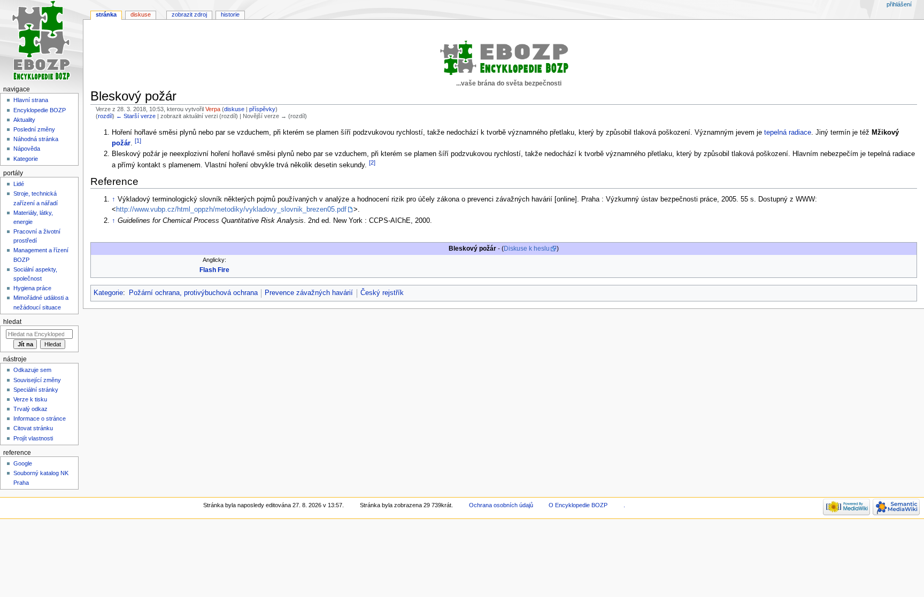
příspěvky (262, 109)
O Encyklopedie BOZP (578, 505)
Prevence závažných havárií (309, 293)
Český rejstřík (382, 293)
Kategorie (108, 293)
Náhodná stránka (35, 139)
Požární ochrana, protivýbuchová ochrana (193, 293)
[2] (372, 162)
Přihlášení (899, 4)
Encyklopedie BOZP (39, 110)
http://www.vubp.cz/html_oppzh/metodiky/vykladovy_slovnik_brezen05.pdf (231, 209)
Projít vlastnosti (33, 438)
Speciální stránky (35, 389)
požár (121, 143)
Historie (230, 14)
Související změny (37, 380)
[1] (138, 140)
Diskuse (140, 14)
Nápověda (26, 148)
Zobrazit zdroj (189, 14)
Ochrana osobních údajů (501, 505)
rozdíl (105, 116)
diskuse (234, 109)
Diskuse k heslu (527, 248)
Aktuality (24, 120)
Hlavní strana (30, 100)
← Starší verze (136, 116)
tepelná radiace (787, 132)
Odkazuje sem (32, 370)
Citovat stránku (33, 428)
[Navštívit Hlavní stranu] (41, 41)
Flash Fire (214, 270)
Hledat (12, 322)
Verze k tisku (30, 399)
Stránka (106, 14)
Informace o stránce (39, 418)
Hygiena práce (32, 288)
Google (22, 463)
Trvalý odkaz (30, 409)
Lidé (18, 184)
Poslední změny (34, 129)
